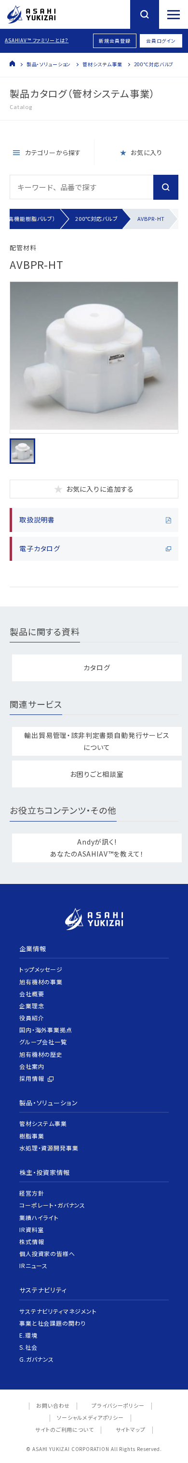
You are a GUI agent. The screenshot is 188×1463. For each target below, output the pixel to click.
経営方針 (31, 1193)
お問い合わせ (53, 1405)
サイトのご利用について (64, 1429)
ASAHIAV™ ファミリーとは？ (36, 40)
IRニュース (33, 1265)
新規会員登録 (114, 40)
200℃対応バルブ (154, 64)
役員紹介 (31, 1018)
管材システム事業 (102, 64)
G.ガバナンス (36, 1359)
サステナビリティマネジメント (58, 1311)
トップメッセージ (41, 969)
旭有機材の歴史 (41, 1054)
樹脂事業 (31, 1136)
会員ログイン (161, 40)
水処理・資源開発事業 (48, 1148)
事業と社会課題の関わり (52, 1323)
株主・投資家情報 (44, 1172)
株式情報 (31, 1241)
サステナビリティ (43, 1289)
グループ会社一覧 (43, 1042)
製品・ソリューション (49, 64)
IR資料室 (31, 1229)
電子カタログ (39, 548)
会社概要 (31, 994)
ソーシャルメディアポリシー (90, 1417)
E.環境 (28, 1335)
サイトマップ (131, 1429)
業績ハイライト (39, 1217)
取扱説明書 (37, 519)
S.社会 (28, 1347)
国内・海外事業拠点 (45, 1030)
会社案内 (31, 1066)
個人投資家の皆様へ (47, 1253)
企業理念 (31, 1006)
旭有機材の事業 (41, 982)
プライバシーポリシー (118, 1405)
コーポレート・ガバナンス (52, 1205)
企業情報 (32, 948)
